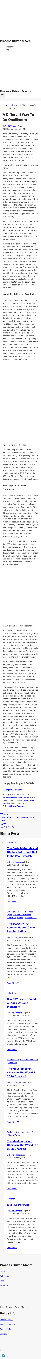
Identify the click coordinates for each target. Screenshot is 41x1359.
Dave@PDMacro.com (12, 790)
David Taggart (11, 126)
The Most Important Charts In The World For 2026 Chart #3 (22, 1145)
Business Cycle (13, 1132)
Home (2, 1271)
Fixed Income (13, 1060)
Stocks (20, 918)
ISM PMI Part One (8, 825)
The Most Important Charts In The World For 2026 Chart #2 (22, 1072)
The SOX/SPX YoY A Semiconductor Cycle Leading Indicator (21, 927)
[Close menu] (0, 1348)
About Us (4, 1285)
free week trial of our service (18, 797)
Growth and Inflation (22, 915)
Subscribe (9, 47)
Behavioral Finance (15, 912)
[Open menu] (2, 95)
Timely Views (31, 918)
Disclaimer (4, 1334)
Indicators (11, 842)
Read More (13, 902)
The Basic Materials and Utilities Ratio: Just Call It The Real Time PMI (22, 852)
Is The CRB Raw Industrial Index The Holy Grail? (18, 817)
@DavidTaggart (16, 806)
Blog (7, 50)
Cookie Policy (6, 1329)
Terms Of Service (7, 1324)
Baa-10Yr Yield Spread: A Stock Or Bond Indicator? (22, 1002)
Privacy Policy (6, 1320)
